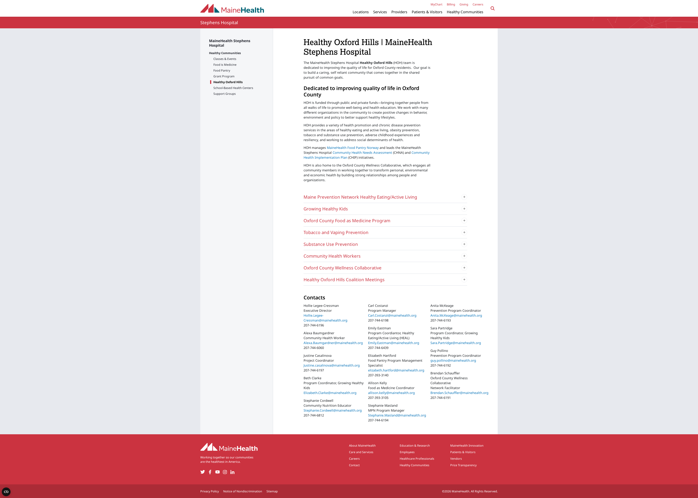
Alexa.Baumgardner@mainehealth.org (333, 343)
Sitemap (272, 491)
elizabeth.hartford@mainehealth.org (396, 370)
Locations (361, 11)
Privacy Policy (209, 491)
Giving (464, 4)
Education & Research (415, 446)
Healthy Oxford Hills (228, 82)
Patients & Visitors (427, 11)
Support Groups (224, 94)
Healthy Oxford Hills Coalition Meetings (344, 279)
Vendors (456, 459)
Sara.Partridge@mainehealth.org (455, 343)
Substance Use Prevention (331, 244)
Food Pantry (221, 70)
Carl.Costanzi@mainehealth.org (392, 315)
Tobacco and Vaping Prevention (336, 232)
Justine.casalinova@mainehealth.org (332, 365)
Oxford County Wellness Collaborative (343, 268)
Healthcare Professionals (417, 459)
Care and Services (361, 452)
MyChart (436, 4)
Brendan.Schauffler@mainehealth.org (459, 393)
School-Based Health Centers (233, 88)
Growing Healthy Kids (326, 209)
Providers (399, 11)
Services (380, 11)
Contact (354, 465)
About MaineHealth (362, 446)
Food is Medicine (224, 65)
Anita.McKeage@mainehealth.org (456, 315)
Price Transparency (463, 465)
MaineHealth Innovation (467, 446)
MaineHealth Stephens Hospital (229, 43)
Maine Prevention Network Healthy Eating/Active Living (360, 197)
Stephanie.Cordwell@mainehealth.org (333, 410)
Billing (451, 4)
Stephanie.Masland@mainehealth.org (397, 415)
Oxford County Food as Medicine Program (347, 220)
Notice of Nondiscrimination (242, 491)
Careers (478, 4)
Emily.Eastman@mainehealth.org (393, 343)
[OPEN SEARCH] (493, 8)
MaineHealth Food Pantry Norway (353, 147)
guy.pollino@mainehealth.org (453, 360)
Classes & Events (224, 59)
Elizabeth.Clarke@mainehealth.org (330, 393)
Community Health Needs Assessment (362, 152)
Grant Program (223, 76)
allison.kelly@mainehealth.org (391, 393)
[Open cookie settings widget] (6, 491)
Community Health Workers (332, 256)
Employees (407, 452)
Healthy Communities (465, 11)
